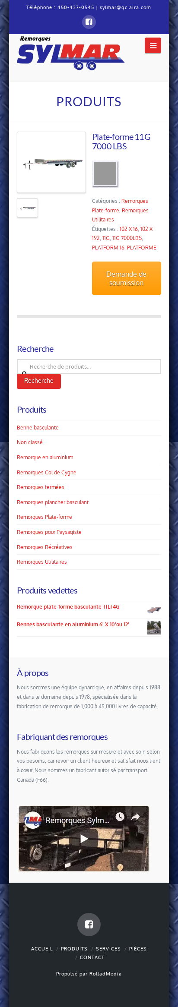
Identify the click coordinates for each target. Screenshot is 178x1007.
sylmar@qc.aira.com (125, 7)
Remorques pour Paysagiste (49, 532)
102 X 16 (129, 229)
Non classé (30, 442)
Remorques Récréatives (45, 547)
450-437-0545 (75, 7)
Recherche (39, 380)
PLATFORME (141, 247)
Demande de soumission (126, 278)
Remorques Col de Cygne (46, 472)
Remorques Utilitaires (42, 562)
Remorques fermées (40, 487)
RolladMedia (105, 974)
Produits (74, 949)
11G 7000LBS (127, 238)
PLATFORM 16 (108, 247)
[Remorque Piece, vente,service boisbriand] (71, 52)
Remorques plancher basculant (53, 502)
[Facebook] (89, 22)
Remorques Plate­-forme (44, 517)
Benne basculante (38, 427)
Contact (92, 957)
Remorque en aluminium (45, 457)
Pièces (138, 949)
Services (108, 949)
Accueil (42, 949)
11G (106, 238)
